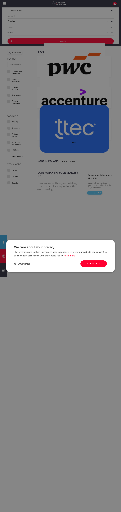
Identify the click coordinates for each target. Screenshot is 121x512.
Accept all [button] (93, 263)
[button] (22, 263)
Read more (69, 255)
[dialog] (60, 256)
